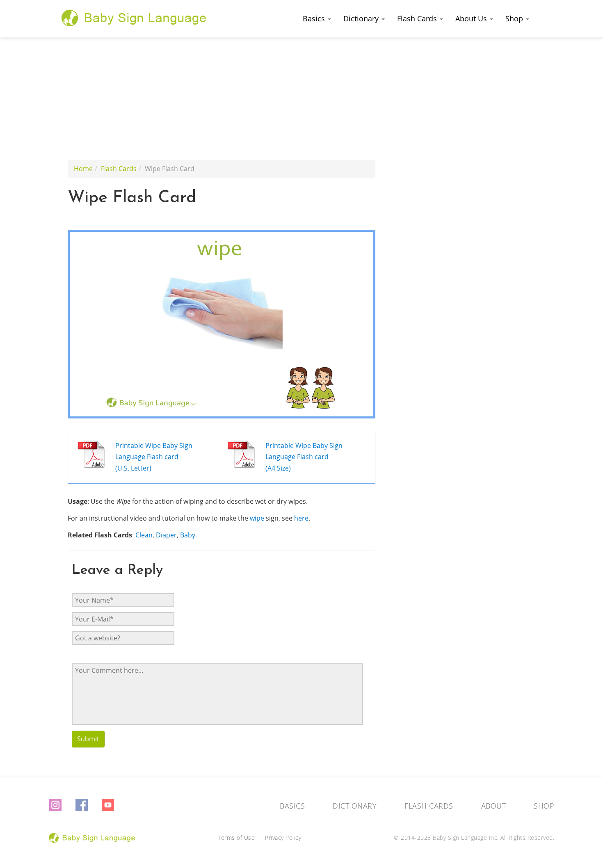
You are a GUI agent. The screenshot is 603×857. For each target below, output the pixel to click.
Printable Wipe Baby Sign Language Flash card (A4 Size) (304, 457)
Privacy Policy (283, 837)
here (301, 518)
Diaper (166, 534)
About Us (472, 18)
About (493, 806)
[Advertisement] (301, 98)
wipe (257, 518)
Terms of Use (236, 837)
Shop (515, 18)
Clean (144, 534)
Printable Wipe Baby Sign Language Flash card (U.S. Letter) (153, 457)
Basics (315, 18)
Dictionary (362, 18)
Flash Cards (418, 18)
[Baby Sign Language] (134, 17)
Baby (187, 534)
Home (83, 168)
